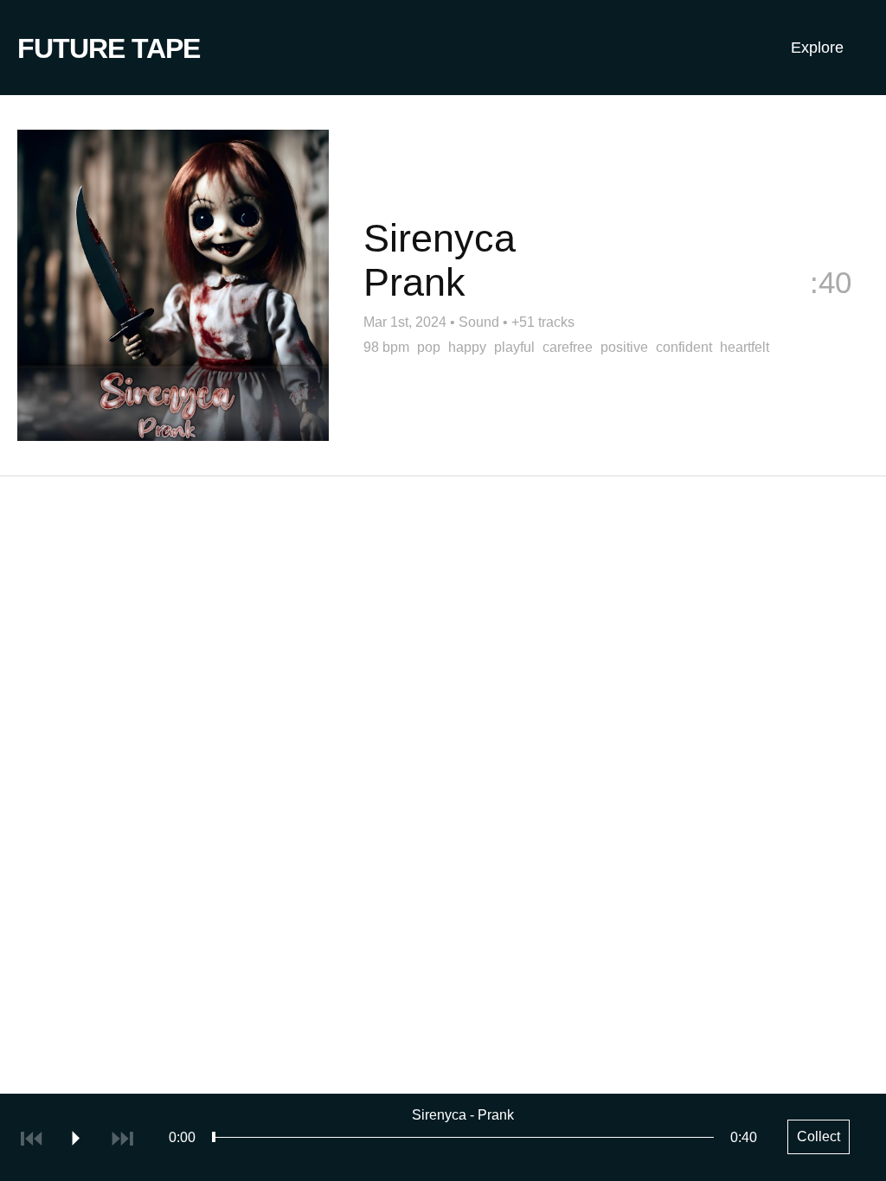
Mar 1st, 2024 (404, 322)
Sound (479, 322)
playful (514, 347)
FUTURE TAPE (108, 48)
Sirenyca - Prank (463, 1115)
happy (467, 347)
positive (624, 347)
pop (428, 347)
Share (691, 311)
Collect (822, 311)
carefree (568, 347)
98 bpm (386, 347)
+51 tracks (543, 322)
